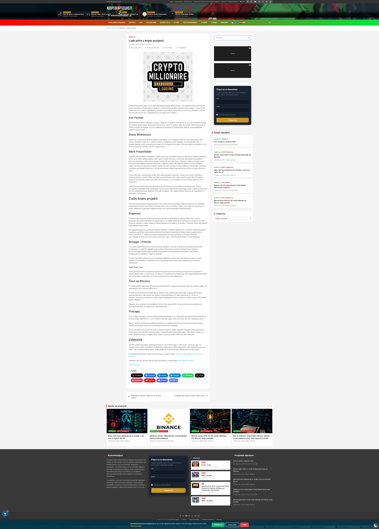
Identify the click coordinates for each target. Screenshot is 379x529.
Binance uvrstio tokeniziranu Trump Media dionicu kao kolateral (230, 186)
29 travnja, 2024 (134, 44)
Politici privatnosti (135, 526)
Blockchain (151, 22)
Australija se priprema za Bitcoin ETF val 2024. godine (146, 397)
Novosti (132, 22)
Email (218, 106)
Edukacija (164, 22)
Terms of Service (233, 1)
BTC (141, 22)
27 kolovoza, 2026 (219, 175)
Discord (223, 1)
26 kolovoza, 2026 (219, 190)
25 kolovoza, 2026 (197, 441)
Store (176, 22)
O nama (214, 22)
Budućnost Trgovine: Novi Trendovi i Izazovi (206, 1)
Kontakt (224, 22)
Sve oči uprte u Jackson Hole (225, 142)
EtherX (204, 22)
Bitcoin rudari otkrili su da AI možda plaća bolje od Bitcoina (232, 156)
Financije (224, 139)
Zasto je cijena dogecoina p (186, 354)
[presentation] (268, 406)
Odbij (244, 525)
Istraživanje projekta (249, 431)
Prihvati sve (218, 525)
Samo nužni (232, 525)
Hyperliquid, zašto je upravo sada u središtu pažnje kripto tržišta (248, 437)
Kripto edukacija (227, 152)
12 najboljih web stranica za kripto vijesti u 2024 (189, 396)
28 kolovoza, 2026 (219, 144)
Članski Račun (188, 1)
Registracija (178, 1)
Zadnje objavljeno (222, 132)
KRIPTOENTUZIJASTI (186, 361)
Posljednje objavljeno (244, 455)
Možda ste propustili (117, 406)
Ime (217, 98)
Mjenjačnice (225, 182)
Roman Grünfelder (146, 44)
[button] (375, 525)
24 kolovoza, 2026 (238, 441)
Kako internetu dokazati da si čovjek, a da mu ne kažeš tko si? (232, 171)
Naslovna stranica (117, 22)
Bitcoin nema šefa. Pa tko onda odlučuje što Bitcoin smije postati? (230, 202)
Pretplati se (232, 120)
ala (198, 354)
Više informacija (134, 365)
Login (171, 1)
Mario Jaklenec (231, 160)
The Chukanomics (190, 22)
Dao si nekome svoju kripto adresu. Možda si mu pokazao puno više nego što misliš (209, 437)
